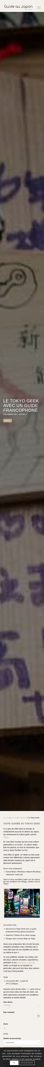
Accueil (6, 818)
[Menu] (38, 7)
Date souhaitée (8, 1012)
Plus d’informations (27, 1063)
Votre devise (7, 1002)
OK (14, 1063)
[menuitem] (38, 7)
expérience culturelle (26, 962)
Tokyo (5, 837)
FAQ (28, 989)
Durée (5, 1024)
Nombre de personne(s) (12, 1038)
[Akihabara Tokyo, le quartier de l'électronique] (22, 903)
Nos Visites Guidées (18, 818)
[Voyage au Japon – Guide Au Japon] (18, 7)
